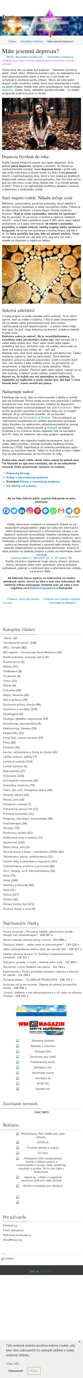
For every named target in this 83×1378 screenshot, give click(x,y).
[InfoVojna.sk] (41, 1077)
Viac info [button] (12, 1363)
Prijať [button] (34, 1370)
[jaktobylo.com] (41, 1066)
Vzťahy (7, 898)
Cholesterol (10, 670)
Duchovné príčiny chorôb (19, 703)
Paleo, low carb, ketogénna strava (24, 788)
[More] (76, 509)
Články (12, 41)
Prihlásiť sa (10, 1224)
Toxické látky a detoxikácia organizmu (27, 860)
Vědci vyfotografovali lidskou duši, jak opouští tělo (34, 948)
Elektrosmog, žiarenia (17, 727)
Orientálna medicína (32, 41)
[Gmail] (61, 509)
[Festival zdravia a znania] (41, 1146)
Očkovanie (10, 774)
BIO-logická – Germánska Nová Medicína (29, 651)
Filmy (6, 741)
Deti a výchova (12, 698)
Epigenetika (10, 731)
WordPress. (46, 1270)
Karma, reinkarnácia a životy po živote (27, 750)
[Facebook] (6, 509)
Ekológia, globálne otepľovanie (22, 717)
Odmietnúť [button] (15, 1370)
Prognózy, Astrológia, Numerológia (25, 817)
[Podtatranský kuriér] (41, 1061)
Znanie (8, 16)
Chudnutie (9, 674)
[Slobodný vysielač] (41, 1039)
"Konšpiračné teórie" (16, 641)
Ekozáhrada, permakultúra (20, 722)
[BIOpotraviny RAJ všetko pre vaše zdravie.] (41, 1134)
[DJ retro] (41, 1152)
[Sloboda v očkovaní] (41, 1045)
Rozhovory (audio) (15, 831)
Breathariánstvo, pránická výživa (23, 655)
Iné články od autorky (21, 485)
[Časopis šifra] (41, 1050)
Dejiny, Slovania (13, 693)
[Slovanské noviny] (41, 1071)
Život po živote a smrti (17, 907)
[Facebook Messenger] (45, 509)
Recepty (8, 826)
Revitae (45, 417)
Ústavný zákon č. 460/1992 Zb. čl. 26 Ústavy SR (41, 557)
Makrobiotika (11, 769)
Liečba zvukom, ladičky (17, 755)
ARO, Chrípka (12, 646)
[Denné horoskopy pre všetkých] (41, 1184)
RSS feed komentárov (17, 1233)
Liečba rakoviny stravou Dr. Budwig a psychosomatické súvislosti (38, 954)
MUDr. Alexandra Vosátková (24, 56)
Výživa (7, 893)
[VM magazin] (41, 1026)
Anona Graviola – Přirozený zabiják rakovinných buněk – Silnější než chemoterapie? (39, 932)
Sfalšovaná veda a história (20, 836)
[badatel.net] (41, 1087)
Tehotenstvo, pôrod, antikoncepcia (25, 855)
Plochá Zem (10, 798)
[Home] (2, 41)
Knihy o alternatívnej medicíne (27, 477)
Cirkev (7, 679)
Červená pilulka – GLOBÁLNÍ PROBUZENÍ (30, 978)
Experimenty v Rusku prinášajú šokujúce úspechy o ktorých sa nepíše (41, 972)
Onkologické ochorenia (17, 779)
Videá (6, 879)
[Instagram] (29, 509)
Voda (6, 888)
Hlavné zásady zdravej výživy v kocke (27, 938)
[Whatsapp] (53, 509)
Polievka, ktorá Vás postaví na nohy (21, 600)
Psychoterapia (12, 822)
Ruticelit (52, 427)
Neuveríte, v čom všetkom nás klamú (26, 965)
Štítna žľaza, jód (13, 845)
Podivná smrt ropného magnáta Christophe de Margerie (62, 600)
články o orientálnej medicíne (40, 481)
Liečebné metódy (14, 760)
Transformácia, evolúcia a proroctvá (26, 864)
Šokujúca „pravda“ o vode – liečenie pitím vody (33, 960)
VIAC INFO (41, 1110)
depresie (7, 89)
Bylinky (7, 665)
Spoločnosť (10, 841)
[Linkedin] (21, 509)
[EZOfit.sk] (41, 1141)
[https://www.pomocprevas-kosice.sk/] (41, 1009)
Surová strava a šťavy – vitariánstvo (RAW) (30, 850)
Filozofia (8, 746)
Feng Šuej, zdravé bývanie (20, 736)
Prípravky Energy (18, 473)
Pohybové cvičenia (15, 803)
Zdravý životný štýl (15, 902)
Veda (6, 874)
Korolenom (65, 407)
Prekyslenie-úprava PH (17, 807)
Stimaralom (30, 417)
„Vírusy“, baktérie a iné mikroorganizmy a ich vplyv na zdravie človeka (42, 993)
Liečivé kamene (13, 765)
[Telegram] (69, 509)
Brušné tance (11, 660)
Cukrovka (9, 689)
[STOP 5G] (41, 1082)
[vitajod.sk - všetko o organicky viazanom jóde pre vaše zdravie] (41, 1177)
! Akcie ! (8, 636)
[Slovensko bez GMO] (41, 1055)
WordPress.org (12, 1238)
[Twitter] (14, 509)
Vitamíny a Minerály (15, 883)
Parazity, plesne (13, 793)
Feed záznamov (13, 1229)
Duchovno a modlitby (16, 708)
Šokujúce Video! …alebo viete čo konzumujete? (33, 943)
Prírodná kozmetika (15, 812)
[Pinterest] (37, 509)
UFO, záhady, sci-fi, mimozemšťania (26, 869)
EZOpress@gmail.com (43, 588)
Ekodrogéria (11, 712)
